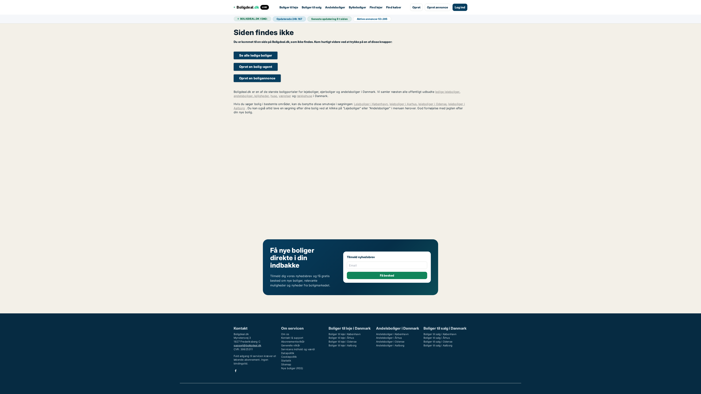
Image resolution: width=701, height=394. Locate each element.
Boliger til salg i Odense (438, 341)
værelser (285, 96)
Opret (416, 7)
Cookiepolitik (289, 356)
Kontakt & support (292, 337)
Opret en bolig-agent (255, 67)
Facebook (236, 370)
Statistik (286, 360)
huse (274, 96)
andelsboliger (243, 96)
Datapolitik (287, 353)
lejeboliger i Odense (432, 104)
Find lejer (376, 7)
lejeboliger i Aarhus (403, 104)
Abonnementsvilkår (292, 341)
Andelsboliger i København (392, 334)
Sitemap (286, 364)
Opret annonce (437, 7)
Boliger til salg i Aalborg (438, 345)
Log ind (460, 7)
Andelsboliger (335, 7)
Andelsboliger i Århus (389, 337)
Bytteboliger (357, 7)
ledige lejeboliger (447, 92)
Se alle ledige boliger (255, 55)
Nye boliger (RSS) (292, 368)
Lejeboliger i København (371, 104)
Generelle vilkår (290, 345)
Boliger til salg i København (440, 334)
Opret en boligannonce (257, 78)
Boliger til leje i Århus (341, 337)
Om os (285, 334)
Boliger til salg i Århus (437, 337)
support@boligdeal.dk (247, 345)
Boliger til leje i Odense (343, 341)
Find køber (393, 7)
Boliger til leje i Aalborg (343, 345)
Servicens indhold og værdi (298, 349)
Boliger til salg (311, 7)
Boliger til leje (288, 7)
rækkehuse (304, 96)
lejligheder (261, 96)
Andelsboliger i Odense (390, 341)
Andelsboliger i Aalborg (390, 345)
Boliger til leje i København (345, 334)
